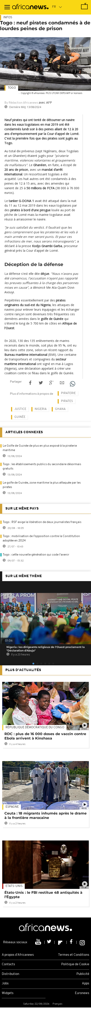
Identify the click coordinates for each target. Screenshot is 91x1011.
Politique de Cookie (75, 964)
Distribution (10, 974)
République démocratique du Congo (35, 727)
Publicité (82, 974)
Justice (20, 409)
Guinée (19, 417)
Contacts (8, 964)
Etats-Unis (14, 886)
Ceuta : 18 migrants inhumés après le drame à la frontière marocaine (45, 815)
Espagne (12, 807)
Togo (12, 88)
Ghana (60, 409)
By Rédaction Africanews (21, 103)
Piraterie (68, 393)
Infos (7, 17)
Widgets (7, 993)
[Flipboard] (61, 942)
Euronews (82, 993)
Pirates (67, 401)
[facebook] (72, 942)
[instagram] (82, 942)
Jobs (5, 983)
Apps (85, 983)
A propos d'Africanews (18, 955)
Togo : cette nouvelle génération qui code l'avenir (36, 554)
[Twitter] (50, 942)
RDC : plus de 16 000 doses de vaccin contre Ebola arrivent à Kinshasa (45, 736)
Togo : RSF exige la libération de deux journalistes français (42, 522)
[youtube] (38, 942)
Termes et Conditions (73, 955)
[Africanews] (30, 7)
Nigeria (41, 409)
